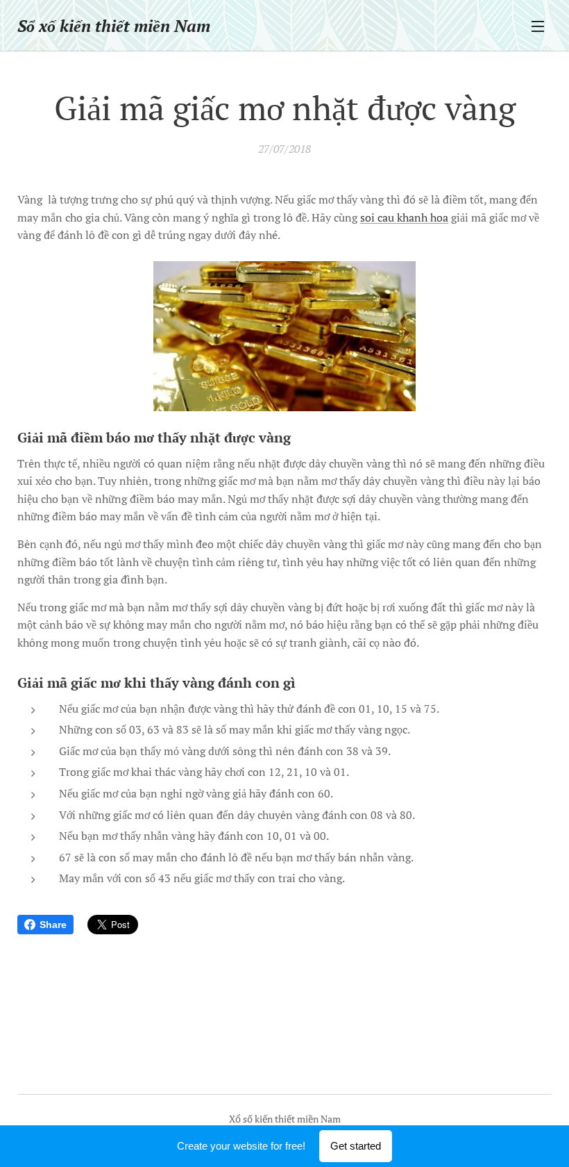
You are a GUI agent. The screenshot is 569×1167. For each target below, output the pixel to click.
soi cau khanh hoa (404, 217)
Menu (538, 26)
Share (53, 924)
